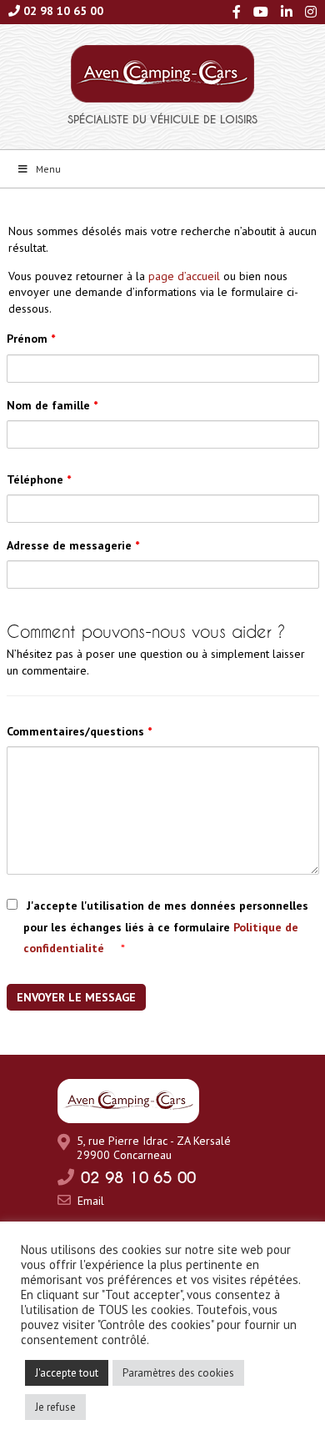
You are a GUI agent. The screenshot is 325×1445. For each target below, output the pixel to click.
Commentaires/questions (79, 731)
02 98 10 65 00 (63, 10)
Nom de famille (52, 405)
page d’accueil (184, 275)
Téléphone (39, 479)
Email (91, 1200)
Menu (48, 169)
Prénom (31, 338)
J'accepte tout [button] (66, 1373)
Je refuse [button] (55, 1407)
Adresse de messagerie (73, 545)
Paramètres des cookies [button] (178, 1373)
